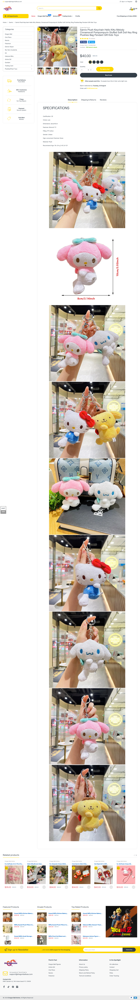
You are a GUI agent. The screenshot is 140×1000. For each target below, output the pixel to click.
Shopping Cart (114, 970)
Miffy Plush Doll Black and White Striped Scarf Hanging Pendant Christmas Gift (58, 936)
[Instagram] (17, 987)
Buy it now (108, 75)
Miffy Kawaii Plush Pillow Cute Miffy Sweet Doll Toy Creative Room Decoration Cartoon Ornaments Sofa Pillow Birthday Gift (24, 925)
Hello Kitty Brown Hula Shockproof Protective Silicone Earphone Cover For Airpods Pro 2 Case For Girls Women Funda (36, 864)
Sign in (124, 1)
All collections (114, 964)
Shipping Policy (84, 970)
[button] (84, 38)
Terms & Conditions (85, 976)
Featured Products (11, 907)
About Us (82, 964)
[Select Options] (21, 887)
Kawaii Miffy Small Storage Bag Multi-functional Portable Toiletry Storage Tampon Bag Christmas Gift (24, 936)
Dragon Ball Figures (55, 964)
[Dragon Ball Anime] (7, 8)
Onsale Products (44, 907)
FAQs (111, 973)
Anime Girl (52, 967)
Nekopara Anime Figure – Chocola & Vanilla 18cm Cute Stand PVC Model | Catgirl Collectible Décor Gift (92, 936)
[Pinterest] (13, 987)
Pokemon (51, 976)
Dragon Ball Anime (85, 27)
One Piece (52, 970)
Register (130, 1)
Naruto (51, 973)
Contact (112, 967)
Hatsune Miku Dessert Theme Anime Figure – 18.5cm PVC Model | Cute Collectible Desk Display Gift (92, 925)
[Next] (38, 46)
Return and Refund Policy (87, 973)
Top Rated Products (80, 907)
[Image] (121, 921)
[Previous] (76, 46)
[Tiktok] (8, 986)
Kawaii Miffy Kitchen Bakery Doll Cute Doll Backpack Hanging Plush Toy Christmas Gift (24, 913)
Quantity (82, 66)
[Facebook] (4, 987)
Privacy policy (83, 967)
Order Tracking (114, 976)
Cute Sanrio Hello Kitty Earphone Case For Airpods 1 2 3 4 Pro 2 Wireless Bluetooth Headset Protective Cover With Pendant (81, 864)
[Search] (99, 8)
